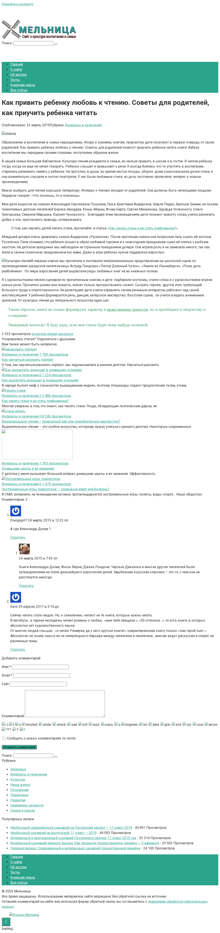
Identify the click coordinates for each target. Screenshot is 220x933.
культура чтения (44, 334)
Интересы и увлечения (83, 125)
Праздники (19, 795)
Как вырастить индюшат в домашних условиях (40, 380)
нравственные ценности (127, 309)
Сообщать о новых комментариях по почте (41, 738)
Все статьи (18, 90)
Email (7, 675)
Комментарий (13, 716)
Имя (6, 667)
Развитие (18, 800)
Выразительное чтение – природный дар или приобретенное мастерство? (61, 421)
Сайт (5, 684)
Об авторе (18, 75)
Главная (16, 64)
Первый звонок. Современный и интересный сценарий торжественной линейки (75, 848)
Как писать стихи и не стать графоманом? (142, 228)
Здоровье (18, 769)
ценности (65, 334)
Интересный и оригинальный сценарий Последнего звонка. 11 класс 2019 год (73, 838)
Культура (17, 780)
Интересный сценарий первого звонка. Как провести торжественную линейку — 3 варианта (84, 843)
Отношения (19, 790)
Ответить (17, 537)
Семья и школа (22, 810)
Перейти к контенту (17, 4)
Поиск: (7, 43)
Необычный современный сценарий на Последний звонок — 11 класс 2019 (71, 828)
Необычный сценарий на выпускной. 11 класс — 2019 (53, 833)
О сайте (16, 69)
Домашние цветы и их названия (28, 468)
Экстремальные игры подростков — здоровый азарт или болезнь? (55, 489)
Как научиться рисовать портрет (27, 360)
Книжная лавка (22, 85)
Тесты (15, 80)
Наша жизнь (20, 785)
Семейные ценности (26, 805)
